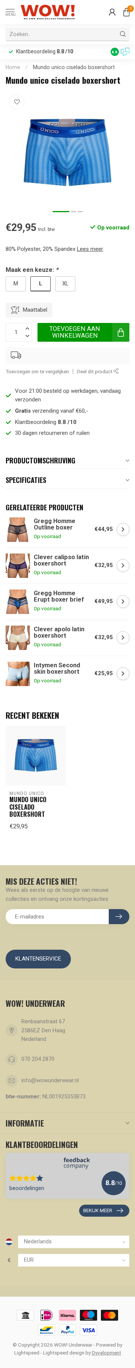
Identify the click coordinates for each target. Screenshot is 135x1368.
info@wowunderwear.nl (50, 1080)
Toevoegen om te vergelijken (37, 371)
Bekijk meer (97, 1210)
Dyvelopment (106, 1353)
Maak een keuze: (32, 269)
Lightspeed (26, 1353)
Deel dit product (95, 371)
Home (13, 67)
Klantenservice (38, 958)
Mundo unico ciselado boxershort (74, 67)
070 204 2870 (37, 1059)
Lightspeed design (63, 1353)
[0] (126, 12)
